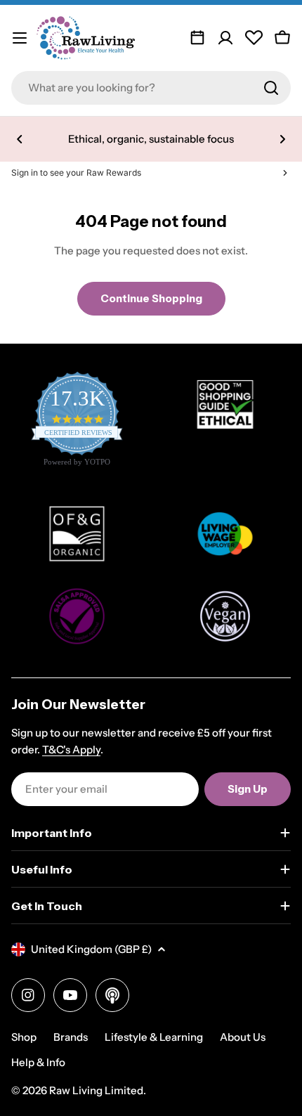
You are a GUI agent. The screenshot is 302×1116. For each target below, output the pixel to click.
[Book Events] (197, 38)
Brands (70, 1037)
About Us (242, 1037)
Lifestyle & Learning (154, 1037)
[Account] (225, 38)
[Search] (271, 87)
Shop (24, 1037)
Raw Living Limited (96, 1090)
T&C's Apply (71, 749)
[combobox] (151, 88)
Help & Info (38, 1062)
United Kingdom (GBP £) (91, 949)
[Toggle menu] (19, 38)
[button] (19, 139)
